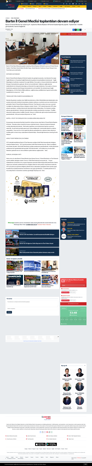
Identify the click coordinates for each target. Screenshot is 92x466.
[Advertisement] (32, 213)
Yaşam (44, 6)
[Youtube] (47, 432)
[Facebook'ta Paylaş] (73, 30)
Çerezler (48, 464)
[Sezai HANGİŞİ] (63, 224)
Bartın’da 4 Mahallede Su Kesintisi (32, 271)
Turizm (73, 6)
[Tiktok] (49, 432)
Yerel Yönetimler (15, 18)
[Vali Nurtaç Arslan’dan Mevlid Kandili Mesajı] (50, 265)
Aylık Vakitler (64, 323)
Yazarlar (39, 3)
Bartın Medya (20, 458)
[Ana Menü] (85, 4)
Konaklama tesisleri (11, 458)
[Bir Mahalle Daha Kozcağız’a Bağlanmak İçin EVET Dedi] (32, 279)
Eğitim (49, 6)
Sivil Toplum (67, 6)
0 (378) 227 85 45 (66, 300)
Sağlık (61, 6)
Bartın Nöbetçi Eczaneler (12, 435)
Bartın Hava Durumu (32, 435)
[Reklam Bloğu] (32, 189)
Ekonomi (55, 6)
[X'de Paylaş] (76, 30)
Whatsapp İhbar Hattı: (25, 224)
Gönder (9, 312)
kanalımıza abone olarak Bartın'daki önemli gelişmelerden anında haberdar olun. (35, 222)
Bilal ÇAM (69, 228)
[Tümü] (84, 219)
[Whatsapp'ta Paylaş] (78, 30)
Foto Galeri (25, 3)
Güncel (29, 6)
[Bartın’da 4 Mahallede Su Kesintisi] (32, 265)
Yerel (78, 6)
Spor (40, 6)
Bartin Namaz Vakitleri (52, 435)
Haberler (7, 18)
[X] (43, 432)
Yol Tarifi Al (73, 292)
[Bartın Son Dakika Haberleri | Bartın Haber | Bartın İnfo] (10, 6)
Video (32, 3)
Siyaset (35, 6)
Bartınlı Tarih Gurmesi (73, 234)
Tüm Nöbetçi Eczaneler (74, 303)
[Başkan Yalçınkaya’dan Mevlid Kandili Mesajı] (15, 279)
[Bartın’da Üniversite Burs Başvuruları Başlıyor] (50, 279)
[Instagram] (45, 432)
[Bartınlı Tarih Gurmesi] (63, 236)
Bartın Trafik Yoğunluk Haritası (75, 435)
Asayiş (24, 6)
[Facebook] (40, 432)
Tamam (85, 464)
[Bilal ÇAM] (63, 230)
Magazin (52, 457)
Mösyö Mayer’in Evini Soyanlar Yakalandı (74, 237)
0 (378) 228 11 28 (66, 292)
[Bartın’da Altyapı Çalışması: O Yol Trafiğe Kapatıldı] (15, 265)
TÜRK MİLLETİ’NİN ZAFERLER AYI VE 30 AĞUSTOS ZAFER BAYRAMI (76, 225)
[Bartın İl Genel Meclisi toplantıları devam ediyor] (32, 48)
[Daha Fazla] (80, 30)
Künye (46, 3)
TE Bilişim (79, 457)
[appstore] (40, 444)
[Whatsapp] (52, 432)
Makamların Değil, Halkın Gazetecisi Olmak (75, 231)
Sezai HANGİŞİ (70, 222)
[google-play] (51, 444)
